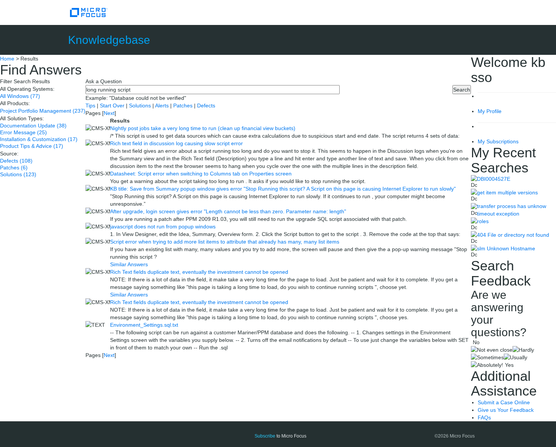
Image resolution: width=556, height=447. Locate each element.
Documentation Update (33, 126)
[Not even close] (492, 350)
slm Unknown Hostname (506, 248)
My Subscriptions (498, 141)
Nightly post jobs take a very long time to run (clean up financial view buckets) (202, 128)
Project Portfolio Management (42, 111)
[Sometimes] (487, 357)
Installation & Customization (39, 139)
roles (483, 221)
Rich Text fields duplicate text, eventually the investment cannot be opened (199, 272)
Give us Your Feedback (506, 410)
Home (7, 59)
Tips (91, 105)
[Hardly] (523, 350)
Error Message (23, 132)
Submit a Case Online (504, 402)
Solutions (18, 174)
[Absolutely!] (487, 365)
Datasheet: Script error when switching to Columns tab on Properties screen (201, 174)
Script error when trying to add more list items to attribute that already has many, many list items (224, 242)
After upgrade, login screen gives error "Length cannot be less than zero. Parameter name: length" (228, 211)
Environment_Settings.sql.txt (144, 325)
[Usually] (515, 357)
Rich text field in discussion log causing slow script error (176, 143)
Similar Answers (129, 264)
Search (461, 90)
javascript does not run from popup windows (163, 227)
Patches (14, 168)
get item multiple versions (507, 192)
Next (109, 113)
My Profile (490, 111)
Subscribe (265, 436)
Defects (16, 161)
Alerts (162, 105)
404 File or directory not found (513, 235)
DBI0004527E (493, 179)
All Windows (20, 96)
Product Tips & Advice (31, 146)
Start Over (113, 105)
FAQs (484, 417)
